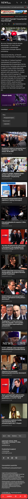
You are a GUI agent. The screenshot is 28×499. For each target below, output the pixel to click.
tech (20, 436)
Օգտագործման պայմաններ (9, 465)
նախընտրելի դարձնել (20, 24)
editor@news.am (6, 445)
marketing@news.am (7, 453)
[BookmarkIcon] (8, 24)
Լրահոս (9, 496)
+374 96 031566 (5, 451)
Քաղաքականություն (7, 16)
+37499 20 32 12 (5, 443)
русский (11, 109)
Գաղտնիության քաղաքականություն (12, 468)
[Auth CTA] (25, 2)
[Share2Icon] (5, 24)
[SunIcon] (21, 2)
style (9, 436)
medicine (14, 436)
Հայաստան (6, 123)
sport (4, 436)
